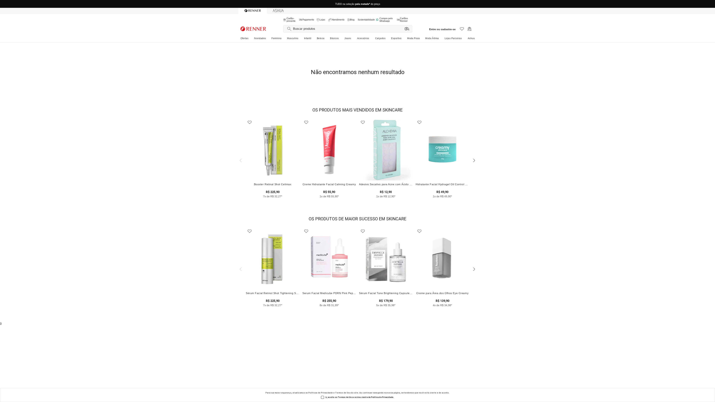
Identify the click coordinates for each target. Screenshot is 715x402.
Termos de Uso (343, 393)
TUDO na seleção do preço (357, 5)
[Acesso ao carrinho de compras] (469, 29)
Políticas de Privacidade (320, 393)
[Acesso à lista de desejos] (462, 29)
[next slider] (240, 160)
